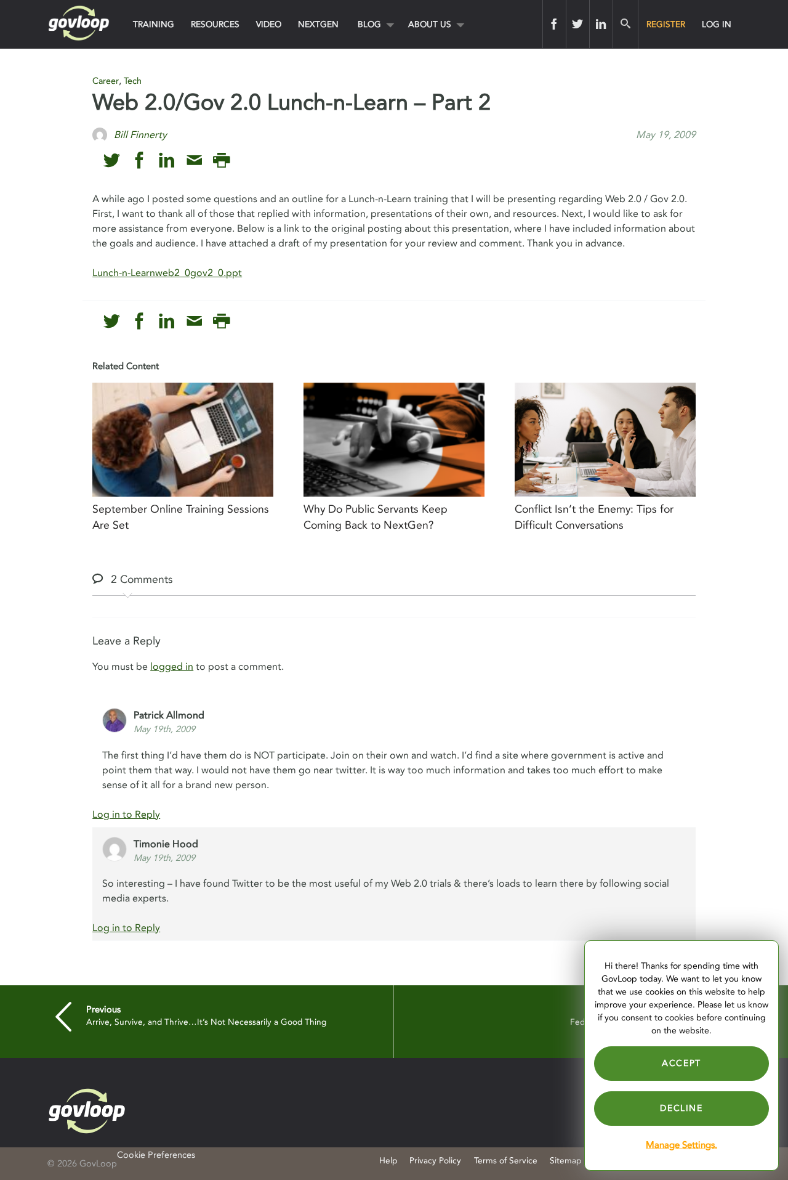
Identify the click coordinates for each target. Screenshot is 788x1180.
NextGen (318, 24)
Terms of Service (505, 1160)
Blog (369, 24)
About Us (429, 24)
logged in (171, 666)
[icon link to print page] (221, 160)
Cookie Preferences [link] (156, 1155)
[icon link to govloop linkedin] (166, 160)
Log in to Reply (126, 814)
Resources (215, 24)
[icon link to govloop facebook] (139, 160)
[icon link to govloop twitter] (111, 160)
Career (105, 81)
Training (153, 24)
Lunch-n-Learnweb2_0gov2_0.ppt (167, 273)
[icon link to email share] (194, 160)
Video (268, 24)
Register (665, 24)
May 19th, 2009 (164, 729)
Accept (681, 1063)
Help (388, 1160)
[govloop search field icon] (625, 24)
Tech (133, 81)
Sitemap (565, 1160)
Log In (716, 24)
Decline (681, 1108)
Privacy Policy (435, 1160)
